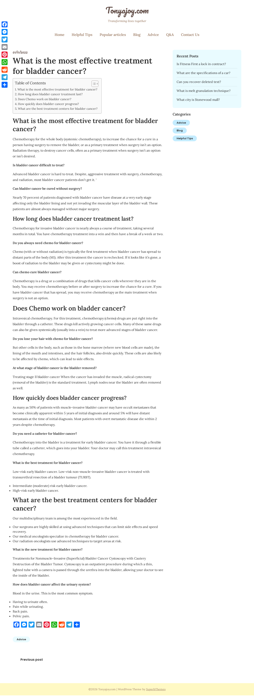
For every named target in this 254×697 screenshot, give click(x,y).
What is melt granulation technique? (204, 91)
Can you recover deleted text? (199, 82)
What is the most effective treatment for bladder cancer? (57, 89)
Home (59, 34)
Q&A (170, 34)
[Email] (4, 47)
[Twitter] (4, 39)
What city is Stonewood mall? (198, 100)
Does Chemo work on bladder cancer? (44, 99)
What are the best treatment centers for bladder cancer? (57, 109)
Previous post (31, 659)
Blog (136, 34)
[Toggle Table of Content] (93, 83)
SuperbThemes (155, 689)
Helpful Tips (82, 34)
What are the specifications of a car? (203, 73)
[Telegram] (4, 77)
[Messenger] (4, 32)
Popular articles (113, 34)
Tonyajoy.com (127, 10)
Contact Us (190, 34)
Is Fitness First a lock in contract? (201, 64)
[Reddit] (4, 69)
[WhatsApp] (4, 62)
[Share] (4, 84)
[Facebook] (4, 24)
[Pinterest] (4, 54)
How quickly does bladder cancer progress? (48, 104)
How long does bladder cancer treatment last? (50, 94)
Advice (153, 34)
